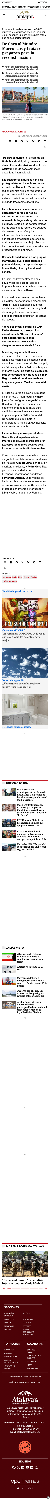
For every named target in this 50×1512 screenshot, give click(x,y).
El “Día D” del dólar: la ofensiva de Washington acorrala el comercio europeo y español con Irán (31, 835)
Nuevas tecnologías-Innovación (28, 1332)
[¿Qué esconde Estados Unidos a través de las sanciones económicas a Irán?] (9, 956)
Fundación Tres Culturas (34, 1357)
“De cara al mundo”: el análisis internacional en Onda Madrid (21, 68)
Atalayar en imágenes (9, 1367)
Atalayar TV (9, 1353)
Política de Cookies (32, 1377)
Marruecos (7, 577)
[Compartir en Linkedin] (45, 141)
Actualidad (28, 1319)
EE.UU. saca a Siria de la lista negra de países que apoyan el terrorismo (30, 823)
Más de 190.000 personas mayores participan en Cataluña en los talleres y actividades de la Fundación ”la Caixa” (32, 810)
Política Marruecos (10, 581)
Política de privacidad (19, 1382)
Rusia (14, 577)
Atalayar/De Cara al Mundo (14, 132)
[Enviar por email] (10, 141)
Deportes (27, 1326)
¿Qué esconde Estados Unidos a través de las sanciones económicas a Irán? (30, 958)
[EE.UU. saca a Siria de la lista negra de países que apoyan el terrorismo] (9, 822)
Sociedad (27, 1323)
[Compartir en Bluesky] (33, 141)
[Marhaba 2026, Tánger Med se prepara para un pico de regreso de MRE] (9, 846)
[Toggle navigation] (4, 15)
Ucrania (26, 577)
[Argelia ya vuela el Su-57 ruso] (9, 969)
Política (34, 577)
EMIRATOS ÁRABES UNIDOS (28, 7)
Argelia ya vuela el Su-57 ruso (30, 968)
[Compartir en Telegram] (39, 141)
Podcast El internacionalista (12, 1361)
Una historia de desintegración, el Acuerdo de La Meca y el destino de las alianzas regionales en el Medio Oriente (32, 794)
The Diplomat (33, 1368)
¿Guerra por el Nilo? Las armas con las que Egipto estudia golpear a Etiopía (30, 994)
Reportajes (9, 1326)
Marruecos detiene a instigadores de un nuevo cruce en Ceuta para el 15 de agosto (32, 982)
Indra (29, 1365)
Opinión (7, 1330)
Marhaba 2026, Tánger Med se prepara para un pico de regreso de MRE (31, 847)
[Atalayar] (25, 15)
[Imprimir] (16, 141)
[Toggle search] (45, 15)
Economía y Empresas (9, 1315)
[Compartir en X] (27, 141)
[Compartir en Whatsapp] (45, 146)
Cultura (7, 1323)
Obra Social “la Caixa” (33, 1351)
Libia (20, 577)
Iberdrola (31, 1362)
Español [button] (44, 2)
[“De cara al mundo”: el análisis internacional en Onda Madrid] (25, 1275)
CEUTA (14, 7)
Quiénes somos (15, 1377)
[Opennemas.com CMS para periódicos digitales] (25, 1484)
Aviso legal (36, 1382)
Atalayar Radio (10, 1357)
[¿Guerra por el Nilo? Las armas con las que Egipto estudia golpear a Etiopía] (9, 993)
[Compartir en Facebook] (22, 141)
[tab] (9, 1288)
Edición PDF (9, 1350)
